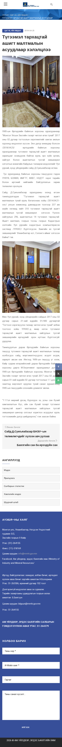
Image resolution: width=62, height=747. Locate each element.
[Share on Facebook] (58, 366)
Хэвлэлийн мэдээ (12, 494)
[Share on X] (58, 373)
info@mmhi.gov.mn (27, 553)
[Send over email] (58, 380)
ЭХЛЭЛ (5, 15)
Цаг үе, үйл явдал (19, 15)
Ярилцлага (9, 478)
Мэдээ (7, 470)
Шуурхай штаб (11, 502)
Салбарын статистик (14, 486)
